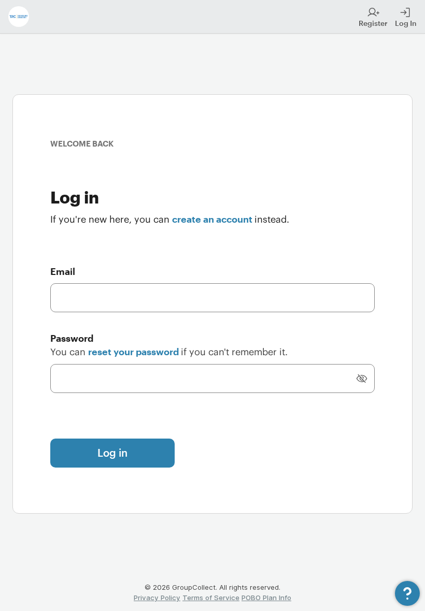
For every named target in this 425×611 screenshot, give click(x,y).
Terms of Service (210, 597)
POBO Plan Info (266, 597)
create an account (213, 219)
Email (62, 271)
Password (71, 338)
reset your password (134, 351)
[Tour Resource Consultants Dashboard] (18, 16)
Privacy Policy (157, 597)
